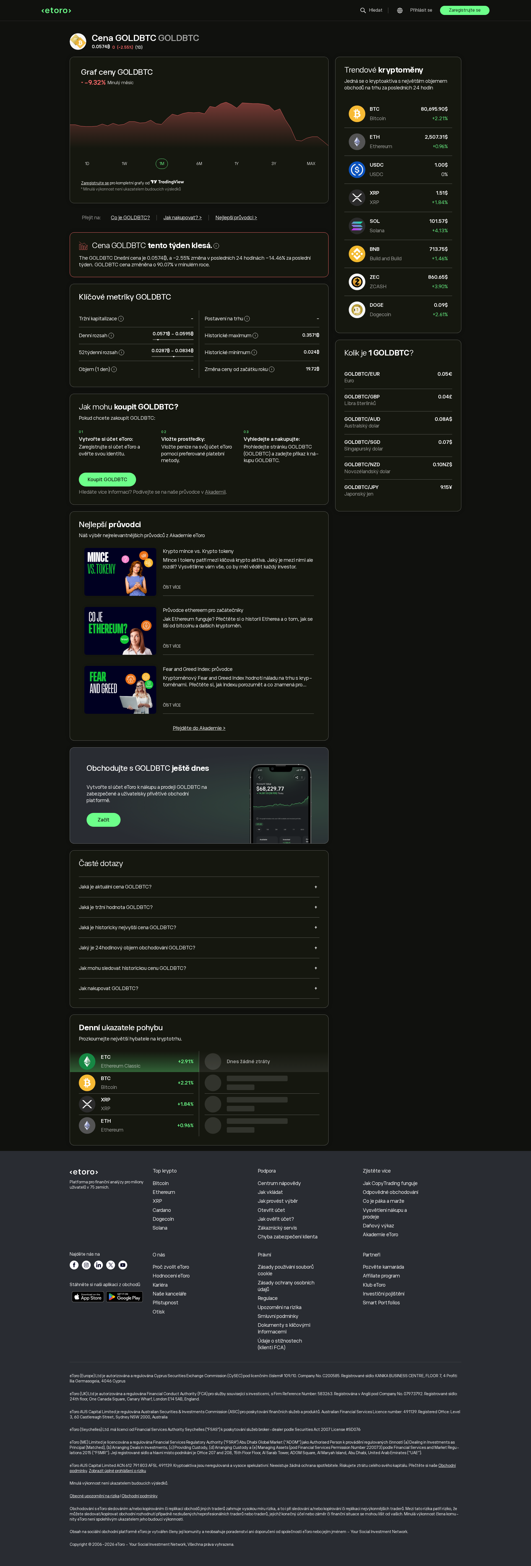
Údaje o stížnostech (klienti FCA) (280, 1344)
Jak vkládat (270, 1192)
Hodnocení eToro (171, 1276)
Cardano (162, 1210)
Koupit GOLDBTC (107, 479)
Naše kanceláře (169, 1294)
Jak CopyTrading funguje (390, 1183)
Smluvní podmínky (278, 1316)
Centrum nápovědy (279, 1183)
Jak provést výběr (278, 1201)
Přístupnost (165, 1302)
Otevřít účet (271, 1210)
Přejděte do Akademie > (199, 728)
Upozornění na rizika (279, 1307)
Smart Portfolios (381, 1302)
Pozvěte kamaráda (383, 1267)
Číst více (172, 587)
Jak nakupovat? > (182, 217)
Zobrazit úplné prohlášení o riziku (117, 1471)
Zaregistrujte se (465, 10)
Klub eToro (374, 1285)
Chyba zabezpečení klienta (287, 1237)
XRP (157, 1201)
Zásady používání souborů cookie (286, 1270)
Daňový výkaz (378, 1225)
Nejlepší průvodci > (236, 217)
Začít (104, 820)
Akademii (215, 492)
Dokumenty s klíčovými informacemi (284, 1328)
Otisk (159, 1312)
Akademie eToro (380, 1234)
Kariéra (160, 1285)
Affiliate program (381, 1276)
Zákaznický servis (277, 1228)
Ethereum (164, 1192)
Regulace (268, 1298)
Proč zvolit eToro (171, 1267)
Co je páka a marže (383, 1201)
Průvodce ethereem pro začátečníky (203, 610)
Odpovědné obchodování (390, 1192)
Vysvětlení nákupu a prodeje (385, 1213)
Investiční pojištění (383, 1294)
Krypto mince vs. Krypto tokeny (198, 551)
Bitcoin (161, 1183)
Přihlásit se (421, 10)
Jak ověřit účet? (276, 1219)
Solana (160, 1228)
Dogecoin (163, 1219)
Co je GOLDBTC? (130, 217)
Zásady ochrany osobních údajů (286, 1286)
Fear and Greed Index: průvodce (198, 669)
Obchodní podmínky (140, 1496)
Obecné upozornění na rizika (94, 1496)
